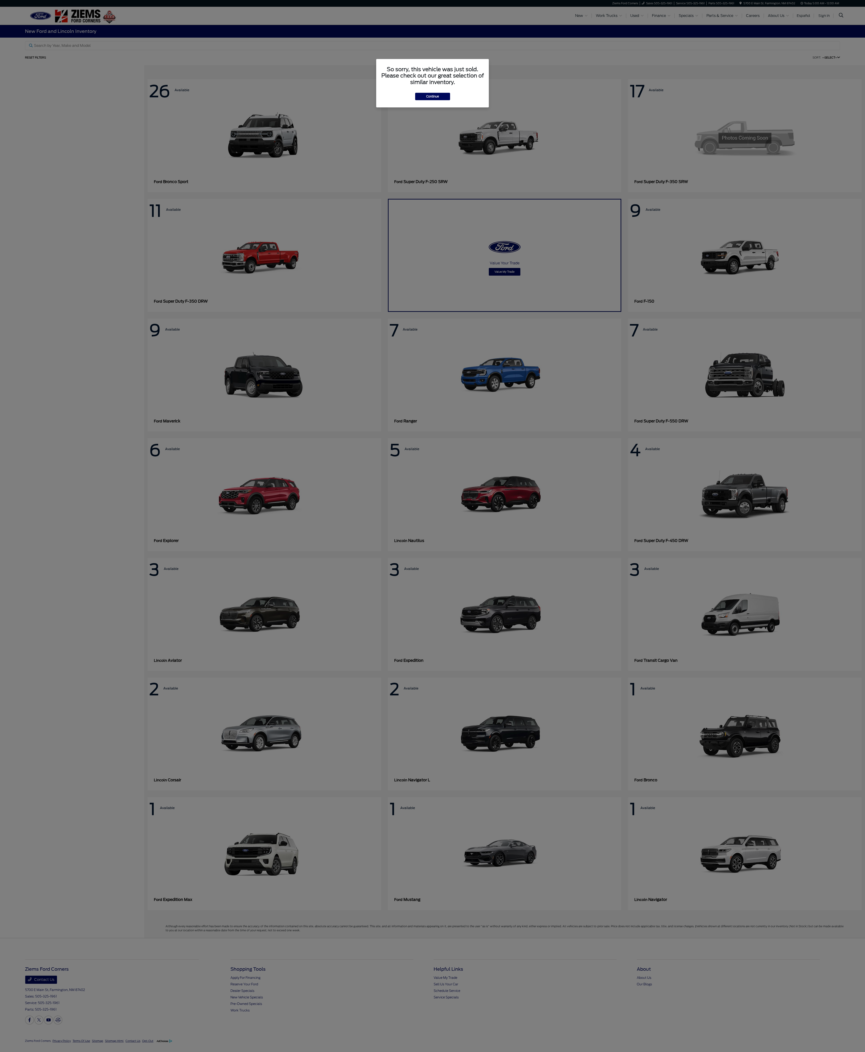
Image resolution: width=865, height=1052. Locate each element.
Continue (432, 96)
